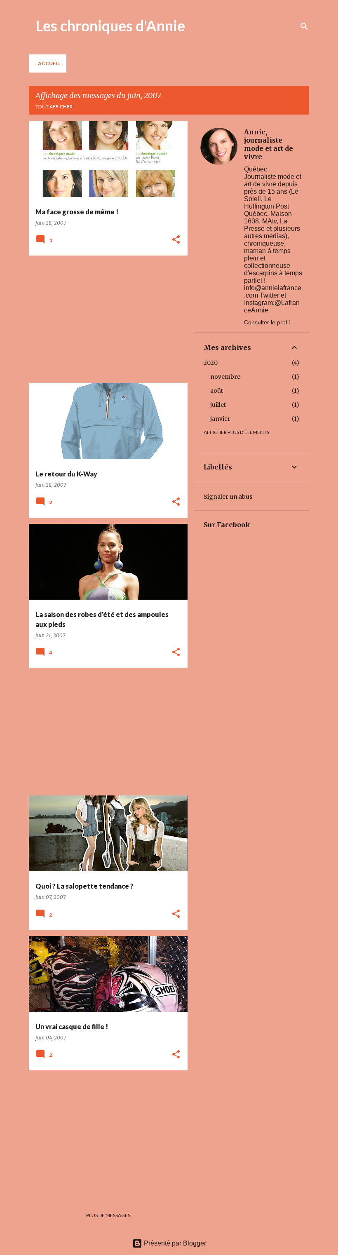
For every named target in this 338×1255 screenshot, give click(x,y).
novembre (225, 376)
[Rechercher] (304, 26)
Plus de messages (108, 1215)
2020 (211, 362)
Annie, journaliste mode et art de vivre (268, 144)
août (216, 390)
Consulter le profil (267, 322)
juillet (218, 404)
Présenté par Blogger (174, 1243)
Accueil (49, 63)
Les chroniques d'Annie (110, 25)
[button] (176, 240)
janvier (220, 418)
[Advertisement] (105, 319)
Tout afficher (54, 106)
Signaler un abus (228, 496)
